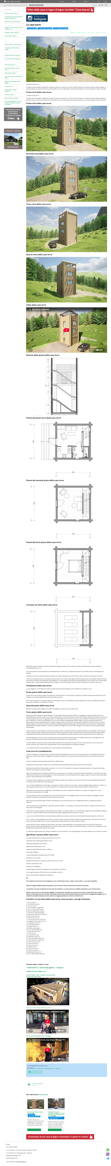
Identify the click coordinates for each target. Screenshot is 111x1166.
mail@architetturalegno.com (36, 971)
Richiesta (32, 5)
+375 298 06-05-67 (9, 5)
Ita (98, 1)
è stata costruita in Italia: (33, 976)
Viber (21, 5)
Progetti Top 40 (39, 5)
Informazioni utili (10, 65)
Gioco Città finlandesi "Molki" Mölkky (12, 82)
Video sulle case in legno (12, 98)
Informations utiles (11, 73)
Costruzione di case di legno (13, 58)
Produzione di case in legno (13, 55)
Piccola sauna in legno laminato (11, 90)
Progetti (74, 1)
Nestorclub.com (22, 1161)
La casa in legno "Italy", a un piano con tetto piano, (40, 975)
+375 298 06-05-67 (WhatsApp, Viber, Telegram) (48, 1068)
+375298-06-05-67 (32, 968)
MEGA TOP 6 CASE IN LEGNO (13, 21)
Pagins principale (30, 14)
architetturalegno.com (11, 1158)
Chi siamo (61, 1)
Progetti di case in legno (12, 32)
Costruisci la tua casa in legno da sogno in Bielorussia (14, 17)
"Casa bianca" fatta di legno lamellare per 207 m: (39, 1007)
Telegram (25, 5)
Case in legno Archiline (13, 1)
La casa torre (9, 86)
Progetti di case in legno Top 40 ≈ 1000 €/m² (14, 28)
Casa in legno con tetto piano (13, 44)
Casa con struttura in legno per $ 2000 (14, 77)
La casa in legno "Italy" (11, 13)
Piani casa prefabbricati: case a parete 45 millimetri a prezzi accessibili (13, 103)
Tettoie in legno (10, 94)
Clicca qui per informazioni (34, 1130)
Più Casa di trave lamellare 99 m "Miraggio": (39, 1036)
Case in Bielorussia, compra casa (12, 68)
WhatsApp (17, 5)
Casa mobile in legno (11, 36)
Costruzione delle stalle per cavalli (12, 48)
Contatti (85, 1)
